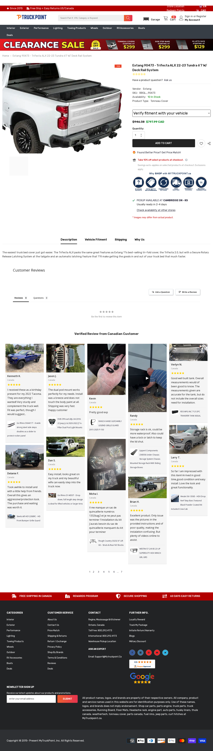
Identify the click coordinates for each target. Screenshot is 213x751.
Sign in (189, 16)
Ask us (168, 80)
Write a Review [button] (189, 292)
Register (201, 16)
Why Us (140, 239)
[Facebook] (132, 653)
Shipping (121, 239)
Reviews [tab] (19, 297)
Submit (67, 698)
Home (5, 55)
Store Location (175, 6)
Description (69, 239)
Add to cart (163, 143)
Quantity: (138, 128)
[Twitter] (165, 653)
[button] (150, 18)
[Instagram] (140, 653)
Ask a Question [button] (162, 292)
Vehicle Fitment (96, 239)
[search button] (128, 18)
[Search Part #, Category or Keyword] (95, 18)
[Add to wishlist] (201, 143)
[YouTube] (157, 653)
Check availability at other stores (156, 210)
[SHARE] (208, 143)
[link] (32, 596)
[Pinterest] (149, 653)
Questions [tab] (38, 297)
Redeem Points (175, 10)
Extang (147, 88)
